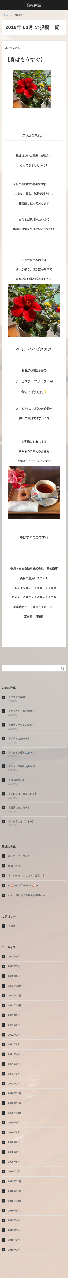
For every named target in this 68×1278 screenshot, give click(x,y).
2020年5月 (14, 1161)
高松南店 (34, 5)
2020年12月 (14, 1093)
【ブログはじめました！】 (22, 793)
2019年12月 (14, 1181)
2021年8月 (14, 1025)
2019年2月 (14, 1239)
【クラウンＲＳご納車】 (21, 711)
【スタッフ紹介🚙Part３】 (23, 766)
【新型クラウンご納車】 (21, 724)
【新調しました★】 (19, 807)
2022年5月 (14, 966)
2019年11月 (14, 1191)
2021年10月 (14, 1005)
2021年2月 (14, 1073)
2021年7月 (14, 1034)
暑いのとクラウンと (19, 856)
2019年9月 (14, 1210)
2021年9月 (14, 1015)
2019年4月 (14, 1220)
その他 (11, 925)
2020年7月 (14, 1142)
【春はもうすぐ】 (25, 59)
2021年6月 (14, 1044)
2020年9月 (14, 1122)
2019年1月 (14, 1249)
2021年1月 (14, 1083)
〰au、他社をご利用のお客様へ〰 (26, 895)
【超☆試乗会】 (16, 780)
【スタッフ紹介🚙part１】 (23, 752)
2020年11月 (14, 1103)
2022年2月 (14, 976)
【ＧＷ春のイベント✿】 (21, 821)
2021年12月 (14, 985)
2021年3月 (14, 1064)
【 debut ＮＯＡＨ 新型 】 (26, 875)
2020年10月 (14, 1112)
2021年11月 (14, 995)
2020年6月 (14, 1152)
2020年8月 (14, 1132)
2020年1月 (14, 1171)
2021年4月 (14, 1054)
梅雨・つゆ (14, 865)
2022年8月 (14, 956)
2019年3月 (14, 1230)
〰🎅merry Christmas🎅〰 (23, 885)
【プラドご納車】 (18, 697)
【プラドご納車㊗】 (19, 738)
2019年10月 (14, 1200)
